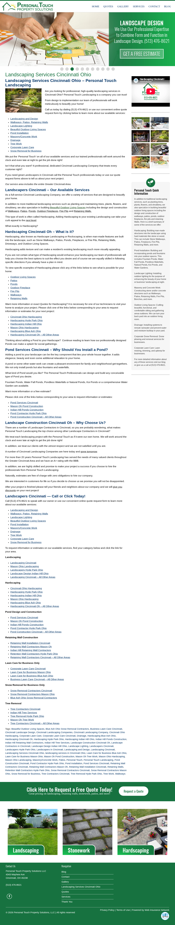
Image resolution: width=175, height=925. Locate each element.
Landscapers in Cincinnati (50, 749)
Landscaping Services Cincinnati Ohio (24, 753)
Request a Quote (133, 791)
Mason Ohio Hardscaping (112, 756)
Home (95, 6)
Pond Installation (73, 763)
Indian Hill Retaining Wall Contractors (24, 742)
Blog (167, 6)
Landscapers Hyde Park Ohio (20, 749)
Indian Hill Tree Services (57, 742)
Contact (154, 6)
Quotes (108, 6)
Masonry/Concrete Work (45, 760)
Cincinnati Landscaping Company (91, 732)
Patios (62, 760)
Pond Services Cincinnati (96, 763)
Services (139, 6)
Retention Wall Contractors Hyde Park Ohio (27, 770)
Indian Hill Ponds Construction (111, 739)
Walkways (120, 773)
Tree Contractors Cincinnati (55, 773)
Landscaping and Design (77, 749)
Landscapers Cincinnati (102, 746)
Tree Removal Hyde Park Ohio (86, 773)
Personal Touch (74, 760)
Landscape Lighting (78, 746)
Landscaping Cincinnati (103, 749)
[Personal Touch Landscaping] (27, 6)
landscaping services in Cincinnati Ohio (65, 753)
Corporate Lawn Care (30, 736)
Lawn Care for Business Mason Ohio (24, 756)
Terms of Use (123, 910)
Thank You (66, 901)
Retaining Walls (115, 767)
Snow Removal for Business (25, 773)
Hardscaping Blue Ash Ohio (102, 736)
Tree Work (108, 773)
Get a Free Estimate (141, 53)
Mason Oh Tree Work (86, 756)
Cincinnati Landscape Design (20, 732)
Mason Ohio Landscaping (18, 760)
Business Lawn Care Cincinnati (106, 729)
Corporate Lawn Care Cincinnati (59, 736)
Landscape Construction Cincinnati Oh (90, 742)
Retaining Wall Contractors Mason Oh (48, 767)
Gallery (123, 6)
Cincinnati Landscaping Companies (54, 732)
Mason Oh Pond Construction (59, 756)
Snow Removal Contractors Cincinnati (70, 770)
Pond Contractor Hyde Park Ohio (47, 763)
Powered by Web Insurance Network (150, 910)
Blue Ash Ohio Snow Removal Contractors (67, 729)
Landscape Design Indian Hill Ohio (49, 746)
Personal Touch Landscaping (98, 760)
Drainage (81, 736)
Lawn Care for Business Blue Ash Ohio (106, 753)
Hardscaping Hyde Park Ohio (49, 739)
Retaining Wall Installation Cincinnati (87, 767)
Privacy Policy (107, 910)
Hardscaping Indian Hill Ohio (79, 739)
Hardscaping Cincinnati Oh (19, 739)
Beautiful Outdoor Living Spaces (27, 729)
